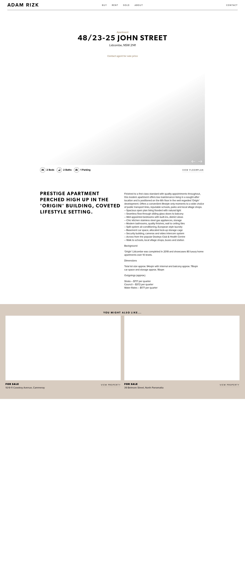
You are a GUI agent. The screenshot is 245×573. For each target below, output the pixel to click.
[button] (193, 162)
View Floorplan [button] (193, 169)
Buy (104, 5)
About (139, 5)
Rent (115, 5)
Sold (126, 5)
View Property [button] (111, 384)
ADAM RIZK (23, 4)
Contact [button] (232, 5)
